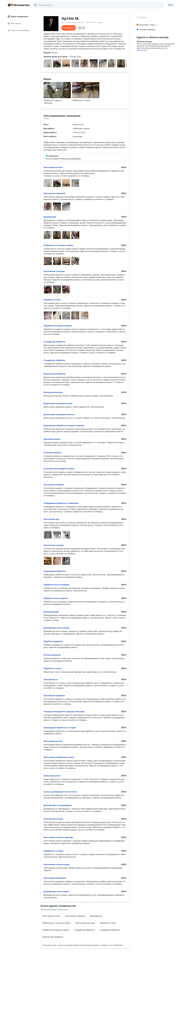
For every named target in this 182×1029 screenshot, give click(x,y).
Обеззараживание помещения (54, 909)
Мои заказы (16, 23)
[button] (68, 28)
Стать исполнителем (20, 30)
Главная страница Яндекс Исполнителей (19, 5)
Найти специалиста (19, 16)
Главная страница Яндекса (9, 5)
